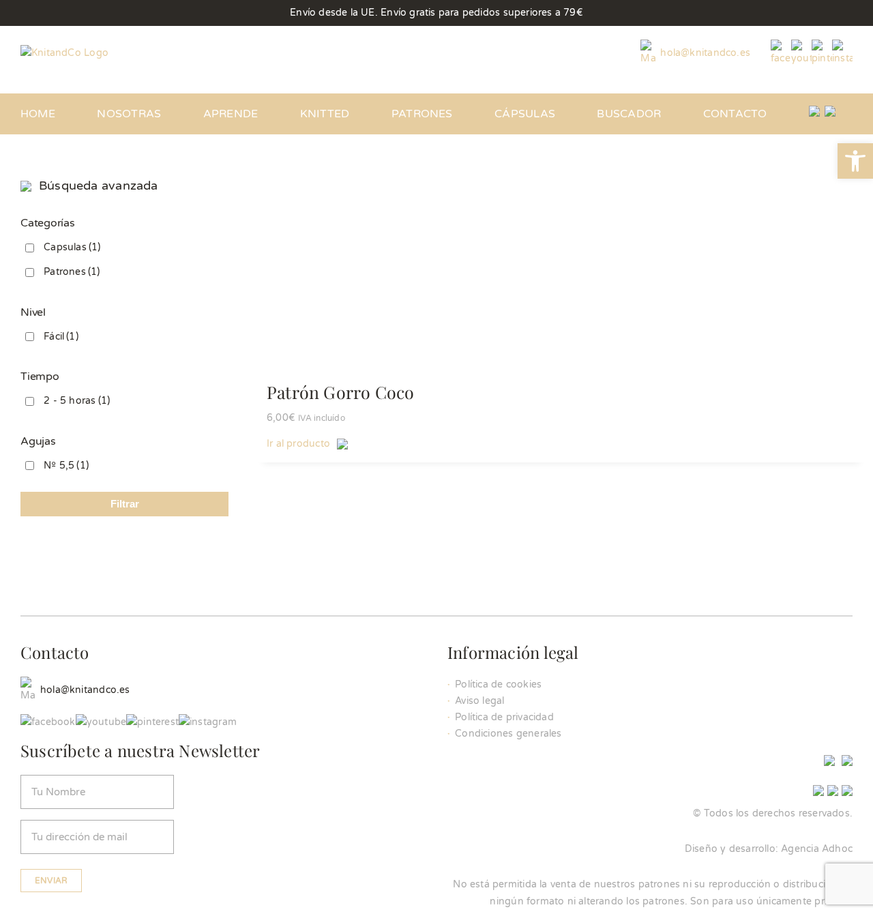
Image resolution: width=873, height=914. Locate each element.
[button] (855, 161)
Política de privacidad (504, 717)
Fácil (61, 336)
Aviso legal (479, 701)
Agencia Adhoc (817, 849)
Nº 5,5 (66, 465)
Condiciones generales (508, 733)
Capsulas (72, 247)
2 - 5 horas (77, 401)
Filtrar (124, 504)
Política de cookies (498, 684)
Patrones (72, 272)
